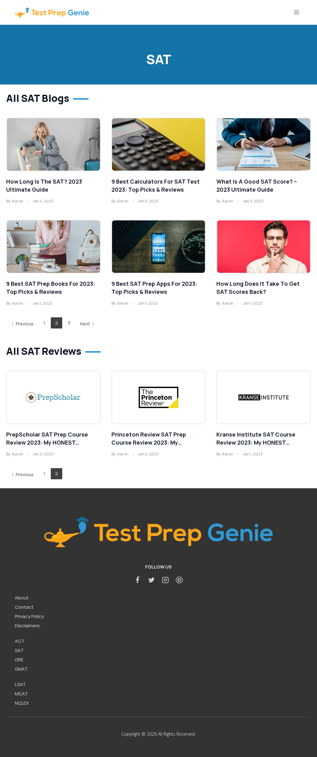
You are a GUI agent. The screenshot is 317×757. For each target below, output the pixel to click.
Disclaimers (27, 625)
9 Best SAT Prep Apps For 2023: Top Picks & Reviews (154, 287)
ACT (20, 641)
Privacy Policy (29, 616)
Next (85, 324)
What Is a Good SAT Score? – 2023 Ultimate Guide (256, 185)
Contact (24, 607)
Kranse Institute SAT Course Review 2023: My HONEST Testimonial (255, 438)
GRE (19, 659)
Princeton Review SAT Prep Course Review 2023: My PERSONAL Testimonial (148, 438)
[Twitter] (151, 580)
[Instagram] (165, 580)
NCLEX (22, 703)
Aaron (17, 201)
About (21, 597)
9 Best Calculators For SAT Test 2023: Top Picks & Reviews (155, 185)
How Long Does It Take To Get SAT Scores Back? (258, 287)
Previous (24, 324)
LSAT (20, 684)
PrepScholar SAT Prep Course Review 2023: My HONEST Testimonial (47, 438)
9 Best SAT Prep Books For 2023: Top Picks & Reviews (50, 287)
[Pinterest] (179, 580)
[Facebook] (138, 580)
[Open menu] (296, 12)
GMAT (21, 669)
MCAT (21, 693)
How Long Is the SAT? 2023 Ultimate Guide (44, 185)
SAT (19, 650)
